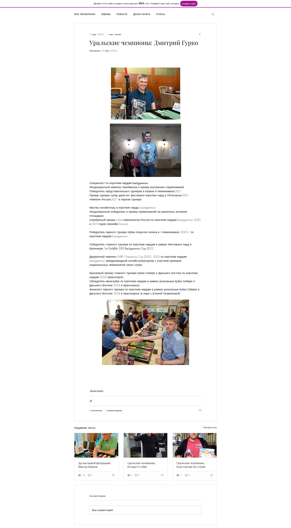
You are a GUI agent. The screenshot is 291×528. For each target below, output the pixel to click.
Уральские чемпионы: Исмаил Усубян (141, 464)
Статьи (160, 14)
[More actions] (200, 34)
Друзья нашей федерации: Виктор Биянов (94, 464)
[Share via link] (90, 401)
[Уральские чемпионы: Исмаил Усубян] (145, 445)
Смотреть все (210, 427)
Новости (122, 14)
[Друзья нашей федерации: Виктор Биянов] (96, 445)
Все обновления (84, 14)
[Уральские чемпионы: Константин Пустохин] (195, 445)
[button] (212, 14)
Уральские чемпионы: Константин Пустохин (190, 464)
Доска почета (141, 14)
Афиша (105, 14)
